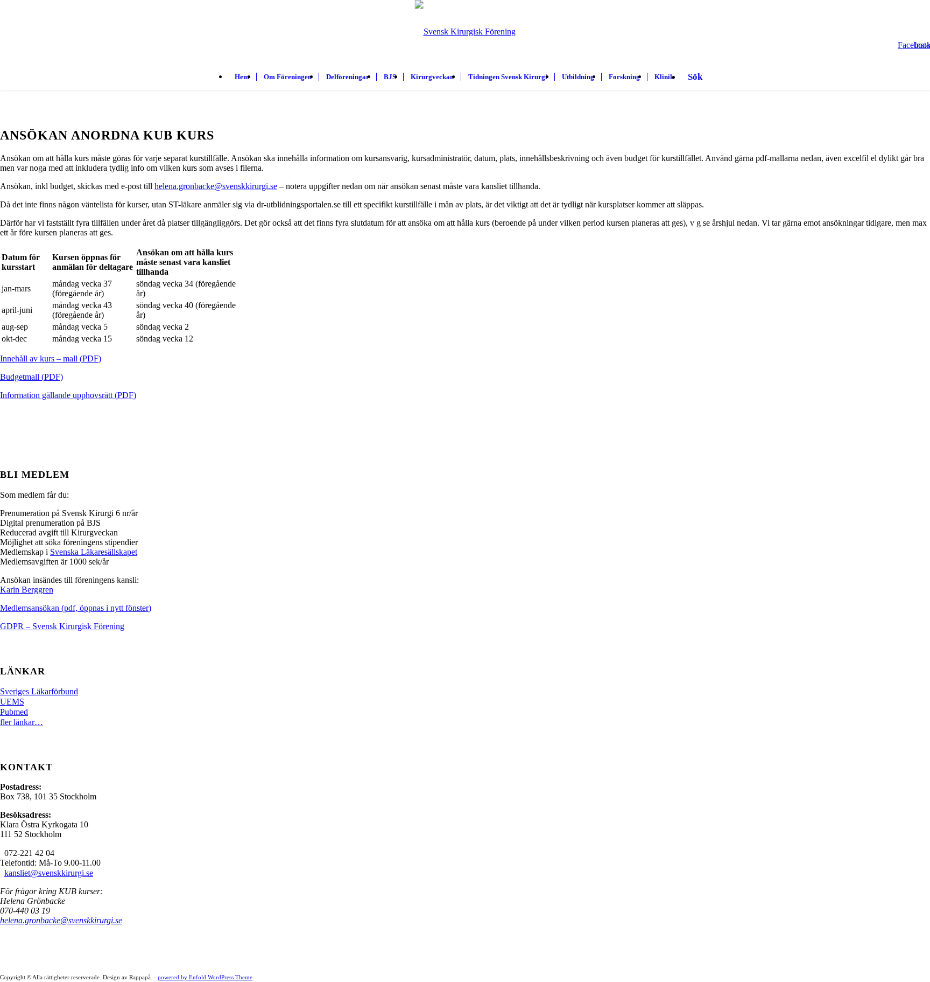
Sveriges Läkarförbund (39, 691)
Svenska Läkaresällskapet (93, 551)
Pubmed (14, 711)
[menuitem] (242, 77)
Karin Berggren (26, 589)
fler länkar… (21, 722)
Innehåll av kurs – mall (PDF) (50, 358)
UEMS (12, 701)
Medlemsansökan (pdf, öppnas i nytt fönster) (75, 607)
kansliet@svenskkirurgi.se (48, 872)
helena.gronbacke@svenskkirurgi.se (215, 186)
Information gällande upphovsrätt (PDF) (68, 395)
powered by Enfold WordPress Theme (205, 977)
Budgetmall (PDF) (31, 376)
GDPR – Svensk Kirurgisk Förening (62, 626)
